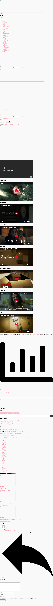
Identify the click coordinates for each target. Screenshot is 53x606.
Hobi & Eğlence (6, 47)
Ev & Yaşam (4, 39)
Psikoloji (4, 38)
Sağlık (3, 34)
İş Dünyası (3, 51)
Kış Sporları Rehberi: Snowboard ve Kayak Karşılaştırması (12, 433)
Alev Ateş (5, 124)
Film (4, 31)
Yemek (4, 49)
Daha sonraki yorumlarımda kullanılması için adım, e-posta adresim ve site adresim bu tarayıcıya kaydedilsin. (19, 598)
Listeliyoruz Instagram (36, 334)
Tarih (4, 23)
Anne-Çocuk (5, 48)
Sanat (4, 24)
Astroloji (4, 41)
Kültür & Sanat (4, 22)
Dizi (4, 32)
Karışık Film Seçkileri (4, 488)
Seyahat (4, 42)
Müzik (4, 25)
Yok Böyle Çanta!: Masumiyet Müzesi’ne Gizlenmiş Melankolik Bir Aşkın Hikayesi (16, 437)
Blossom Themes (24, 601)
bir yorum (18, 124)
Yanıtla (3, 577)
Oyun (6, 27)
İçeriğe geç (2, 17)
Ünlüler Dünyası (6, 33)
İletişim (3, 603)
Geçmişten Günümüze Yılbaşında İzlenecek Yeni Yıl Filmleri (10, 519)
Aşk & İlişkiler (5, 40)
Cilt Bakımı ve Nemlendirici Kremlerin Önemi (10, 429)
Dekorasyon (5, 43)
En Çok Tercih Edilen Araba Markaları (8, 435)
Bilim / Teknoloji (6, 26)
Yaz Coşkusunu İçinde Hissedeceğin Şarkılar (7, 423)
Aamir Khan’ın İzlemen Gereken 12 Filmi (7, 503)
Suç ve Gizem (5, 45)
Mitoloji (4, 46)
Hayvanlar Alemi (6, 50)
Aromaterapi (5, 36)
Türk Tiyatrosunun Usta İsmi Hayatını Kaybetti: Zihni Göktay (10, 420)
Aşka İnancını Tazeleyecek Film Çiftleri (6, 424)
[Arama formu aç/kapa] (0, 66)
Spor (4, 37)
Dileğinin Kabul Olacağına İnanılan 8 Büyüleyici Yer (8, 421)
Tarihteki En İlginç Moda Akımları (5, 422)
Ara (0, 414)
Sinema (3, 30)
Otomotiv (6, 28)
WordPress (32, 601)
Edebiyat (3, 29)
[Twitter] (0, 398)
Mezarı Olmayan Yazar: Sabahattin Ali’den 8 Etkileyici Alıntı (14, 431)
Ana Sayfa (3, 21)
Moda (4, 44)
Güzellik (4, 35)
